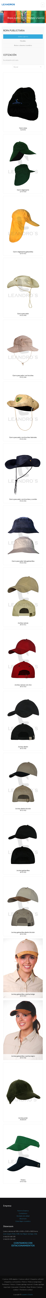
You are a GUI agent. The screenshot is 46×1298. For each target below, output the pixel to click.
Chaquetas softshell (36, 1279)
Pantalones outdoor (26, 1290)
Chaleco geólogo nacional (24, 1284)
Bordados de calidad (23, 1216)
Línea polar (15, 1287)
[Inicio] (9, 4)
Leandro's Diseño (27, 1294)
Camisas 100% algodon (10, 1279)
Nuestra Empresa (23, 1211)
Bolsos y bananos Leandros (23, 45)
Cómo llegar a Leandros (23, 1221)
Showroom (23, 1219)
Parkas (12, 1284)
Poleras (24, 1282)
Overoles (23, 1287)
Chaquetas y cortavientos (12, 1282)
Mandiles (23, 41)
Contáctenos (23, 1213)
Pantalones (5, 1284)
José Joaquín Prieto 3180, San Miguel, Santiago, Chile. (20, 1234)
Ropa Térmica (31, 1287)
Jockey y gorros (23, 36)
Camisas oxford (24, 1279)
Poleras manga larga (34, 1282)
